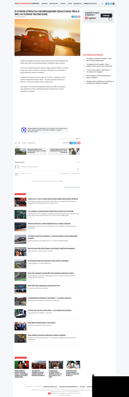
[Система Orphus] (78, 138)
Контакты (82, 386)
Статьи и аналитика (20, 357)
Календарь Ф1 (78, 3)
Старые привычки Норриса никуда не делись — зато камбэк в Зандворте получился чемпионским (21, 374)
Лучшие (23, 173)
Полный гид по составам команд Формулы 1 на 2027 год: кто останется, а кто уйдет (55, 374)
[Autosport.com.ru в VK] (106, 4)
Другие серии (54, 3)
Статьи (70, 3)
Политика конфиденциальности (68, 386)
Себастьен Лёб (31, 143)
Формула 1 (45, 3)
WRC (19, 143)
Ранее (29, 173)
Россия (63, 3)
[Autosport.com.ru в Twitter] (109, 4)
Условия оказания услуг (50, 386)
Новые (16, 173)
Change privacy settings (64, 395)
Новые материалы (20, 194)
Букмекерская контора (90, 3)
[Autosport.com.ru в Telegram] (111, 4)
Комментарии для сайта (72, 187)
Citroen (24, 143)
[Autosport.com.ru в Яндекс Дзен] (113, 4)
